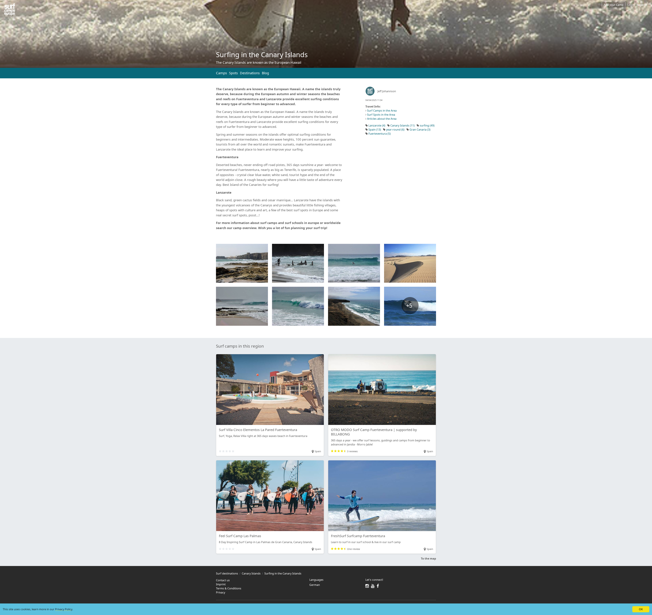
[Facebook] (378, 586)
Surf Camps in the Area (382, 110)
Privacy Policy (63, 609)
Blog (265, 73)
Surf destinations (227, 573)
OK (641, 609)
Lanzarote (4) (376, 125)
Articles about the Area (381, 119)
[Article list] (9, 9)
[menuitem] (335, 585)
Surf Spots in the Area (381, 114)
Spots (233, 73)
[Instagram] (367, 586)
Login (631, 5)
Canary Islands (251, 573)
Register (642, 5)
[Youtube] (373, 586)
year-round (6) (395, 129)
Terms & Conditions (228, 588)
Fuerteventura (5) (379, 133)
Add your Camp (613, 5)
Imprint (221, 584)
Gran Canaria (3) (420, 129)
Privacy (220, 592)
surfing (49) (427, 125)
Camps (221, 73)
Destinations (250, 73)
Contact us (223, 580)
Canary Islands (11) (402, 125)
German (314, 585)
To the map (428, 558)
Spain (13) (374, 129)
